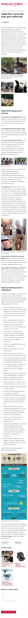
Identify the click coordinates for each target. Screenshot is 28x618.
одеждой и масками (6, 536)
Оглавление (5, 22)
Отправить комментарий (8, 612)
